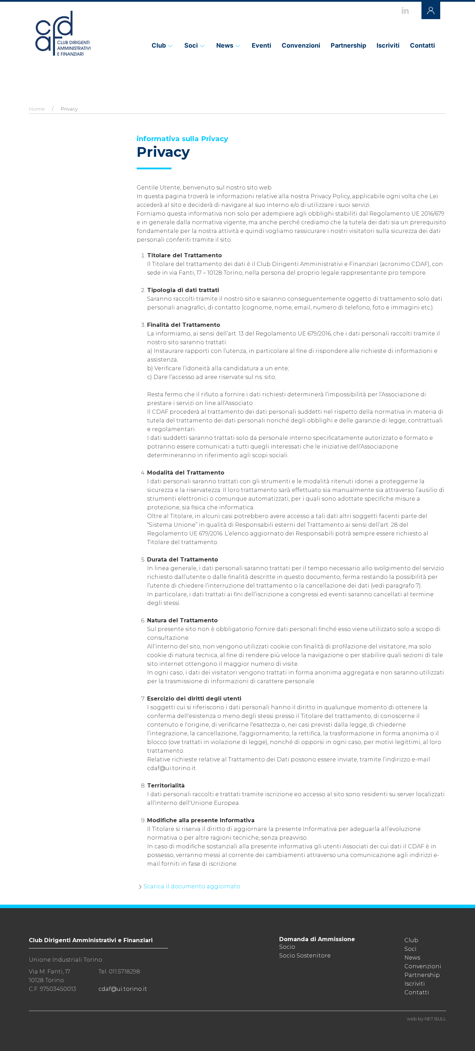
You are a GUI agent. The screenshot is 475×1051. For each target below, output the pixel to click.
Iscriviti (388, 45)
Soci (191, 45)
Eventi (261, 45)
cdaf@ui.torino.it (122, 989)
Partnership (348, 45)
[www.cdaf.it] (62, 33)
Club (159, 45)
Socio (287, 947)
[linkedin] (405, 10)
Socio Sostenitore (305, 955)
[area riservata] (430, 10)
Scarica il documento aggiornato (192, 886)
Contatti (422, 45)
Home (37, 109)
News (224, 45)
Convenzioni (301, 45)
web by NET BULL (426, 1018)
